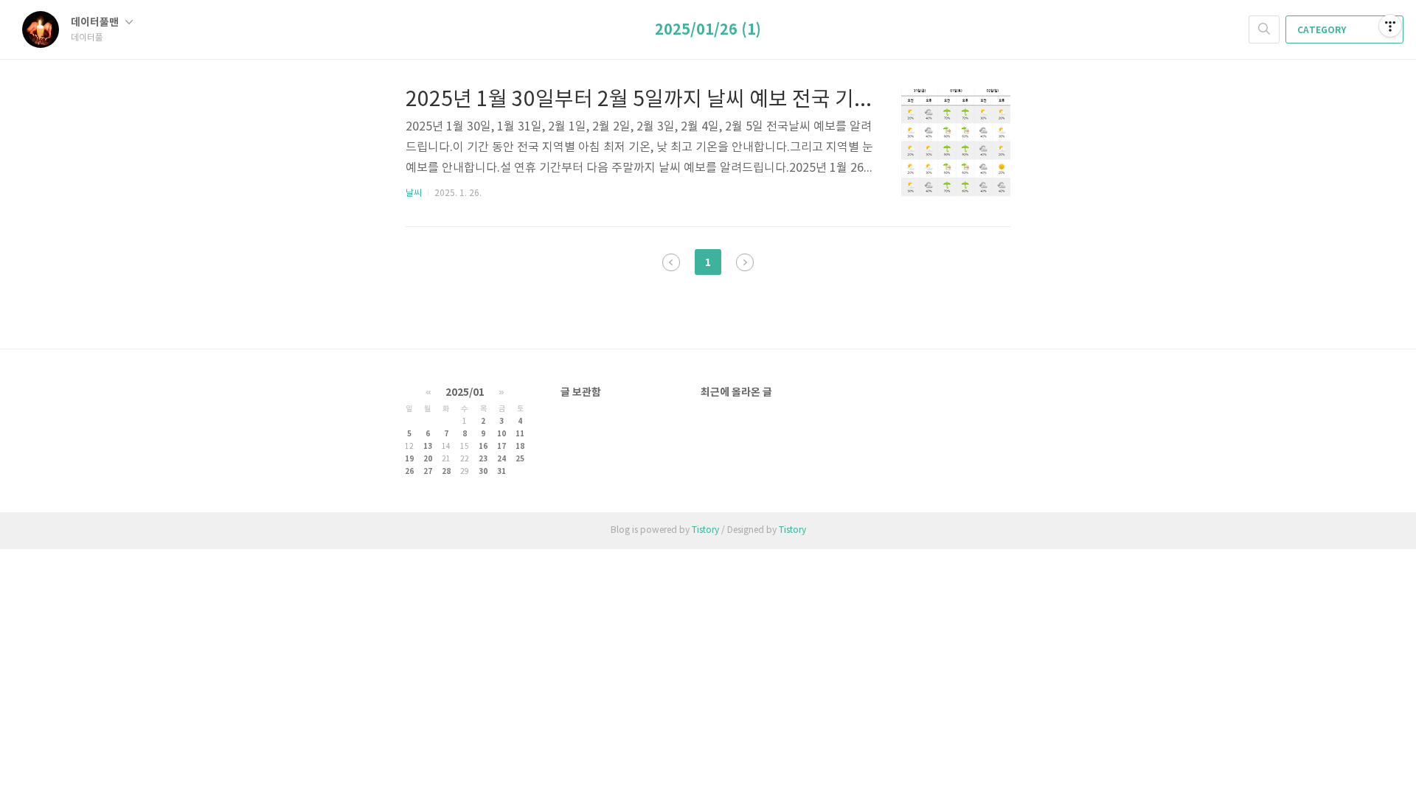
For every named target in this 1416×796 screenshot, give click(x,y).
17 (501, 446)
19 (409, 459)
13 (427, 446)
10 (501, 434)
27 (427, 471)
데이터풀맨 (96, 22)
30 (483, 471)
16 (483, 446)
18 (520, 446)
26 (409, 471)
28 (446, 471)
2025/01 (465, 392)
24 (501, 459)
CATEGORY (1322, 30)
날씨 (414, 193)
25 (520, 459)
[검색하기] (1264, 29)
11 (520, 434)
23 (483, 459)
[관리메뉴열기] (1390, 26)
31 (501, 471)
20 (427, 459)
